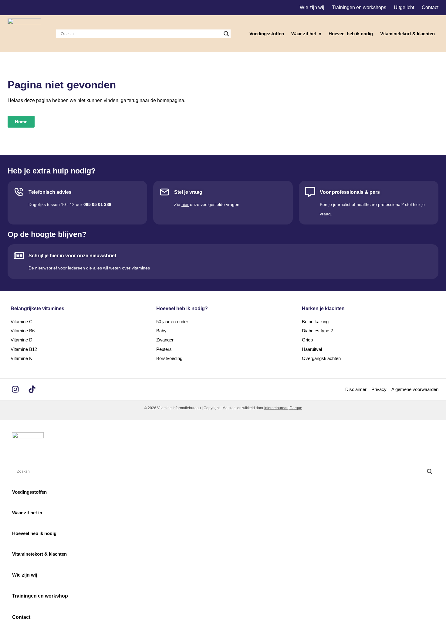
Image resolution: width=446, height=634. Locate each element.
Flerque (295, 408)
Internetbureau (276, 408)
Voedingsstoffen (266, 33)
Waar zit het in (306, 33)
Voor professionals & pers (350, 192)
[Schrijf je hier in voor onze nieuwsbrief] (19, 255)
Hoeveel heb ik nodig (351, 33)
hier (185, 204)
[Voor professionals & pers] (310, 192)
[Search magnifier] (226, 33)
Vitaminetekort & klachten (407, 33)
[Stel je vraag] (164, 192)
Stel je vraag (188, 192)
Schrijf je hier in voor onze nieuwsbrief (72, 255)
